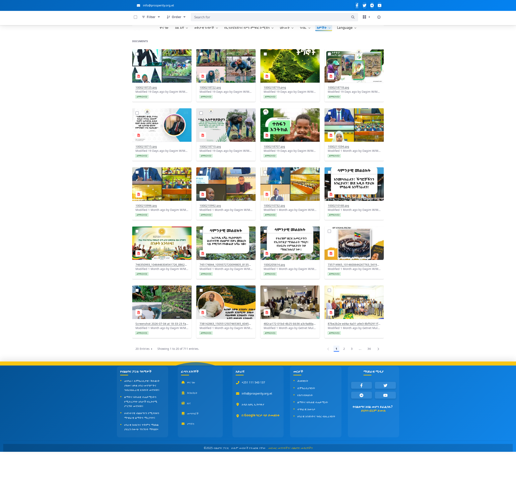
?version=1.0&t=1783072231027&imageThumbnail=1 (289, 290)
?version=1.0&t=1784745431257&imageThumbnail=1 (354, 113)
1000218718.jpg (338, 87)
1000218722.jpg (210, 87)
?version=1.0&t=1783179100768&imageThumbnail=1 (225, 290)
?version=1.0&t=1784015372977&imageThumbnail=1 (161, 231)
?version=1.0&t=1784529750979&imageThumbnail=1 (354, 172)
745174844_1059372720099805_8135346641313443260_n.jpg (226, 265)
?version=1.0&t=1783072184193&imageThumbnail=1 (354, 290)
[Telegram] (372, 5)
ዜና (189, 403)
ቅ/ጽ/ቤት (192, 393)
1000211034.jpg (338, 146)
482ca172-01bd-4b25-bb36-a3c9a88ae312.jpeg (290, 324)
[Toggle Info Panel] (379, 17)
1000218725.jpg (146, 87)
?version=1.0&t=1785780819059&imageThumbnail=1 (354, 54)
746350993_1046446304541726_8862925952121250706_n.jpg (161, 265)
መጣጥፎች (193, 413)
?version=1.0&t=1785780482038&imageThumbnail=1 (225, 113)
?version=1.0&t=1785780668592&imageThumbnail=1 (161, 113)
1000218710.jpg (210, 146)
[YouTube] (379, 5)
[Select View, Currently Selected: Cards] (366, 17)
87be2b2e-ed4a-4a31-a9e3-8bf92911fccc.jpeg (354, 324)
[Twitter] (364, 5)
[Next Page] (378, 349)
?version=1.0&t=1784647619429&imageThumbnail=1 (289, 172)
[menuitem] (164, 28)
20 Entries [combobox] (145, 349)
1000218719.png (275, 87)
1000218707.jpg (274, 146)
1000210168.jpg (338, 205)
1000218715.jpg (146, 146)
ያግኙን (190, 424)
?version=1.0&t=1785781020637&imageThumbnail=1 (289, 54)
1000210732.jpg (274, 205)
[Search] (353, 17)
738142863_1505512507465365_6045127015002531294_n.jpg (226, 324)
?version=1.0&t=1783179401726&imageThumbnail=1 (354, 231)
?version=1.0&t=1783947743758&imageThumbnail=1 (225, 231)
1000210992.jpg (210, 205)
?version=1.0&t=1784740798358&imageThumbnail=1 (225, 172)
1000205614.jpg (274, 265)
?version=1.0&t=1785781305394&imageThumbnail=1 (161, 54)
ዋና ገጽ (191, 382)
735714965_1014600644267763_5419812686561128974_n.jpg (354, 265)
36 (370, 349)
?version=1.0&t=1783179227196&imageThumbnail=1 (161, 290)
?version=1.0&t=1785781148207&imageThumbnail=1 (225, 54)
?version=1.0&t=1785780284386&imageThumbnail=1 (289, 113)
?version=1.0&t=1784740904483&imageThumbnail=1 (161, 172)
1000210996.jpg (146, 205)
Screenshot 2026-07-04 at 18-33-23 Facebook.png (161, 324)
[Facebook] (357, 5)
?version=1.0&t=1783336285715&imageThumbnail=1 (289, 231)
